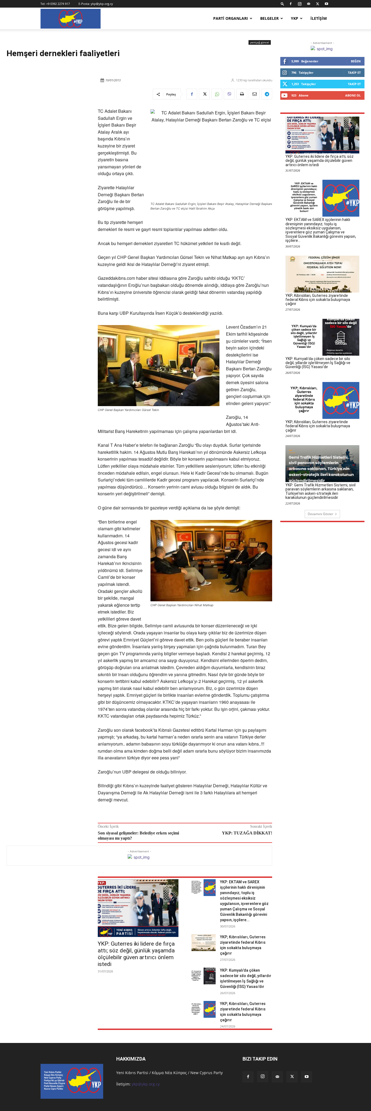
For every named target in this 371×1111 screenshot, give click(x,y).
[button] (282, 4)
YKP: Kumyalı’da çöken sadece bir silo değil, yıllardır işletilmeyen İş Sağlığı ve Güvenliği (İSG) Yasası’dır (317, 363)
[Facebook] (291, 4)
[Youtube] (326, 4)
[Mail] (308, 4)
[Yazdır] (241, 94)
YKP (294, 18)
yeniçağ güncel (259, 42)
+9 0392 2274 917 (58, 4)
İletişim (318, 18)
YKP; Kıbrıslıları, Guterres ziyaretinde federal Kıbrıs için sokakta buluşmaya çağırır (317, 299)
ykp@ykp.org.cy (102, 4)
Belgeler (269, 18)
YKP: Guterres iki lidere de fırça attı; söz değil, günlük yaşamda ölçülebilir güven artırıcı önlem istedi (136, 953)
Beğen (356, 61)
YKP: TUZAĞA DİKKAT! (247, 833)
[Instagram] (299, 4)
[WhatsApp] (216, 94)
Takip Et (354, 72)
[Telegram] (266, 94)
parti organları (230, 18)
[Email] (254, 94)
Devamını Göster (320, 514)
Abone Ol (353, 95)
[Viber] (229, 94)
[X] (317, 4)
